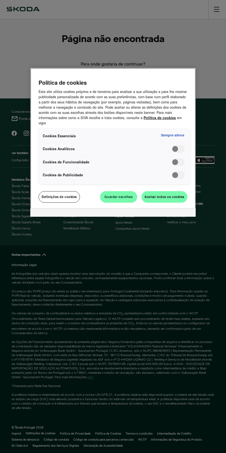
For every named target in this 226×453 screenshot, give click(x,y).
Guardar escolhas (118, 196)
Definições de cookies (59, 196)
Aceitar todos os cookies (164, 196)
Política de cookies (160, 117)
